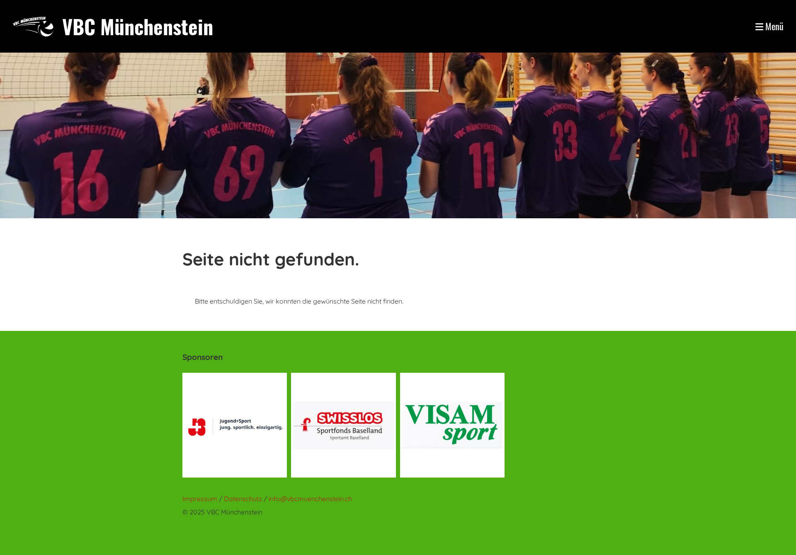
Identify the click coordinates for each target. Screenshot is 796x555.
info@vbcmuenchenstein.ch (310, 499)
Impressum (199, 499)
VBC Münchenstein (137, 26)
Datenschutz (244, 499)
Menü (773, 26)
